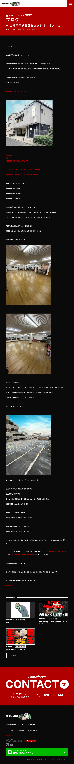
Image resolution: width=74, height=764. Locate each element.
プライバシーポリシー (27, 759)
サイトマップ (40, 759)
